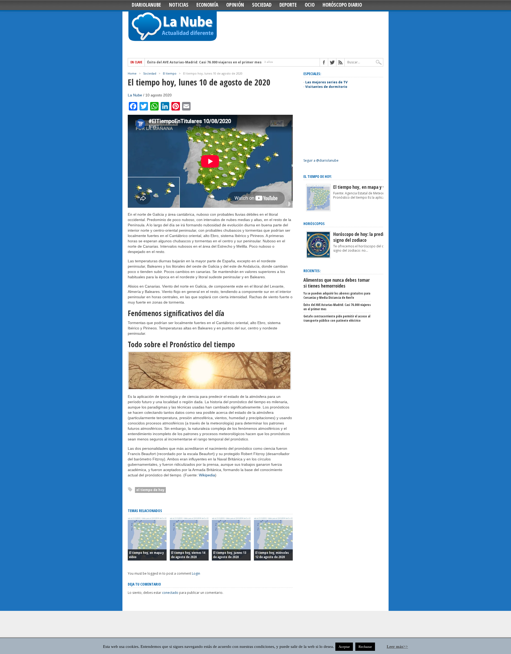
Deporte (288, 4)
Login (196, 573)
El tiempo (169, 73)
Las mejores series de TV (326, 82)
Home (132, 73)
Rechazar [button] (365, 647)
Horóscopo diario (342, 4)
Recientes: (312, 270)
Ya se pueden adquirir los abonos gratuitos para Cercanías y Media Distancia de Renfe (336, 295)
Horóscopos (314, 223)
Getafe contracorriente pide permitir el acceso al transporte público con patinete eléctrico (336, 318)
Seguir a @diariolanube (321, 160)
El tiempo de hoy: (317, 176)
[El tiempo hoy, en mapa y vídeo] (318, 210)
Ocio (310, 4)
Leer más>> (397, 646)
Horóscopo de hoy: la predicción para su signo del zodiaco (371, 237)
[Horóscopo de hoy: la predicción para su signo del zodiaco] (318, 257)
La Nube (135, 95)
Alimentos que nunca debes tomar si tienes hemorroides (336, 283)
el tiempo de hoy (150, 490)
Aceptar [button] (344, 647)
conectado (170, 592)
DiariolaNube (146, 4)
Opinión (235, 4)
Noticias (178, 4)
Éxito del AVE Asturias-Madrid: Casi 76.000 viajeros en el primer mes (204, 62)
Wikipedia (207, 475)
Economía (207, 4)
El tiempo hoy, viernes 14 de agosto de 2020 (188, 554)
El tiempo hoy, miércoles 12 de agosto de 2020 (272, 554)
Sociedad (261, 4)
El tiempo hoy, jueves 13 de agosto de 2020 (229, 554)
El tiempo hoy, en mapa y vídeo (146, 554)
